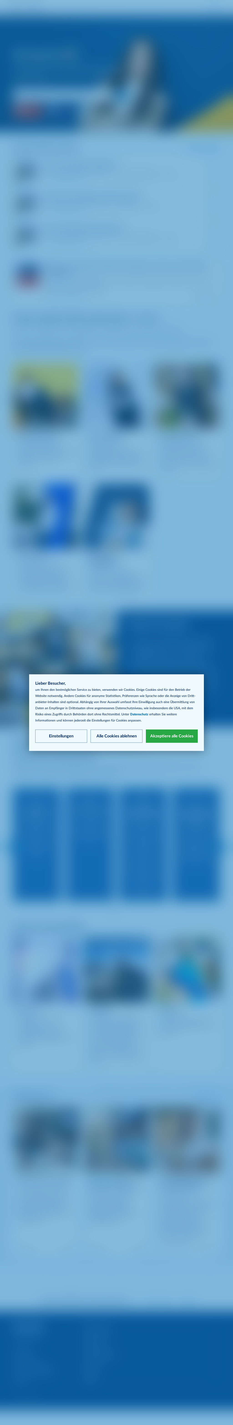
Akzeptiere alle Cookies (171, 736)
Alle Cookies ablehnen (116, 736)
